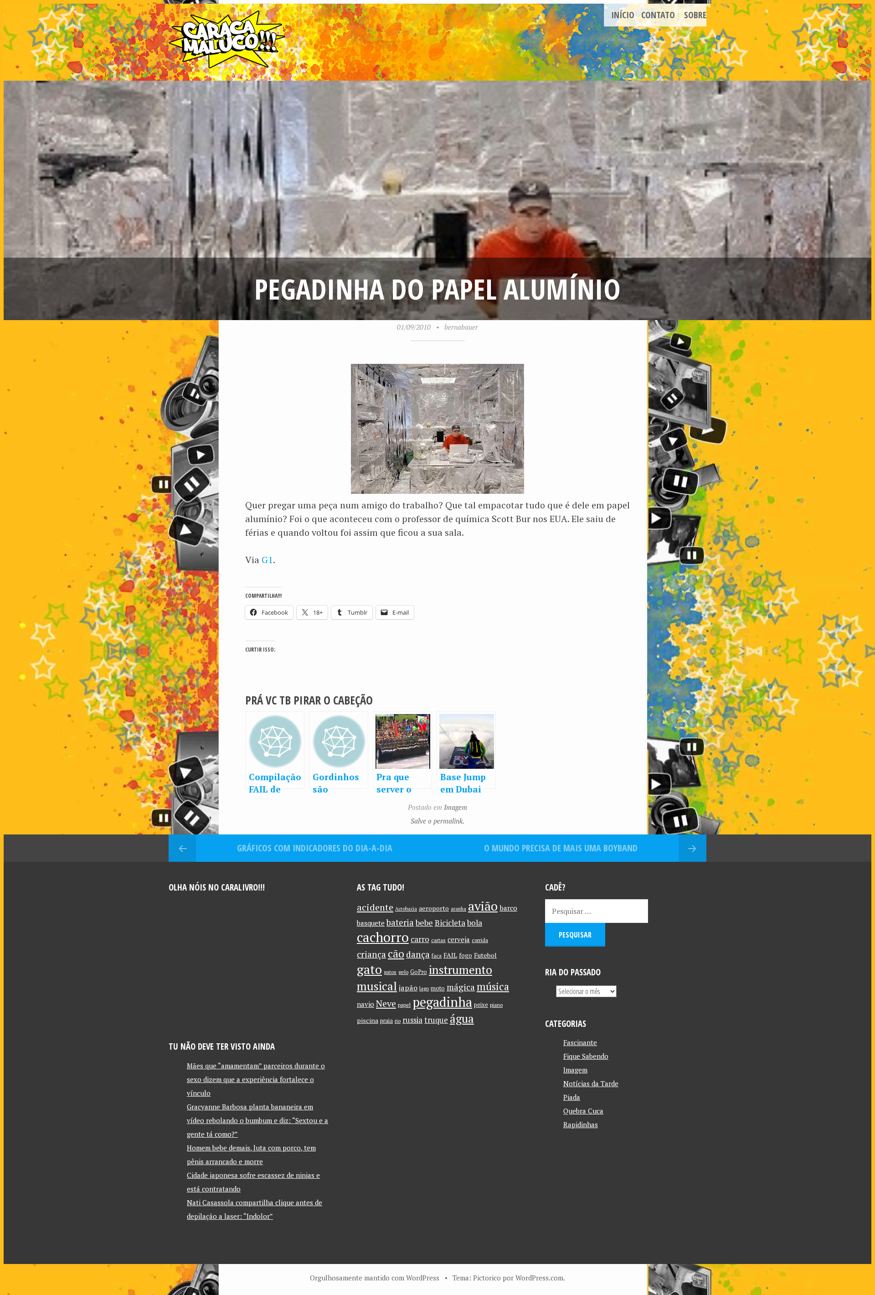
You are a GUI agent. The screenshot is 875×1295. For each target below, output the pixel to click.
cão (396, 954)
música (493, 986)
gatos (390, 972)
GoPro (418, 972)
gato (369, 969)
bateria (400, 922)
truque (436, 1020)
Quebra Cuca (583, 1110)
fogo (465, 955)
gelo (403, 972)
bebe (424, 922)
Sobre (695, 15)
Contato (658, 15)
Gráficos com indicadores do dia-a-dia (314, 848)
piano (496, 1004)
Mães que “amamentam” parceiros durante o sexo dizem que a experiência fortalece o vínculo (256, 1079)
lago (424, 988)
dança (418, 954)
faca (437, 955)
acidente (375, 907)
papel (404, 1004)
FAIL (450, 955)
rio (398, 1020)
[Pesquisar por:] (596, 911)
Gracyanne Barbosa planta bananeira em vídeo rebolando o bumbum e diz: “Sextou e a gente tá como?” (257, 1120)
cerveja (459, 939)
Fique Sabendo (585, 1056)
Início (622, 15)
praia (386, 1021)
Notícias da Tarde (590, 1083)
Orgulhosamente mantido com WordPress (374, 1277)
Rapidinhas (580, 1124)
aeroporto (434, 908)
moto (438, 988)
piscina (367, 1020)
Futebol (485, 955)
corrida (480, 940)
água (462, 1018)
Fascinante (580, 1042)
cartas (438, 940)
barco (508, 907)
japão (408, 988)
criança (371, 954)
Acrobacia (406, 909)
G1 (267, 560)
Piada (571, 1097)
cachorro (383, 937)
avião (483, 905)
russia (412, 1020)
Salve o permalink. (437, 820)
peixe (481, 1005)
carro (420, 939)
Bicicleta (450, 922)
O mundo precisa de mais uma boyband (561, 848)
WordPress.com (539, 1277)
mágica (461, 987)
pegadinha (442, 1002)
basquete (371, 923)
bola (474, 922)
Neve (386, 1003)
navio (365, 1004)
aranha (458, 909)
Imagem (455, 807)
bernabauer (461, 327)
